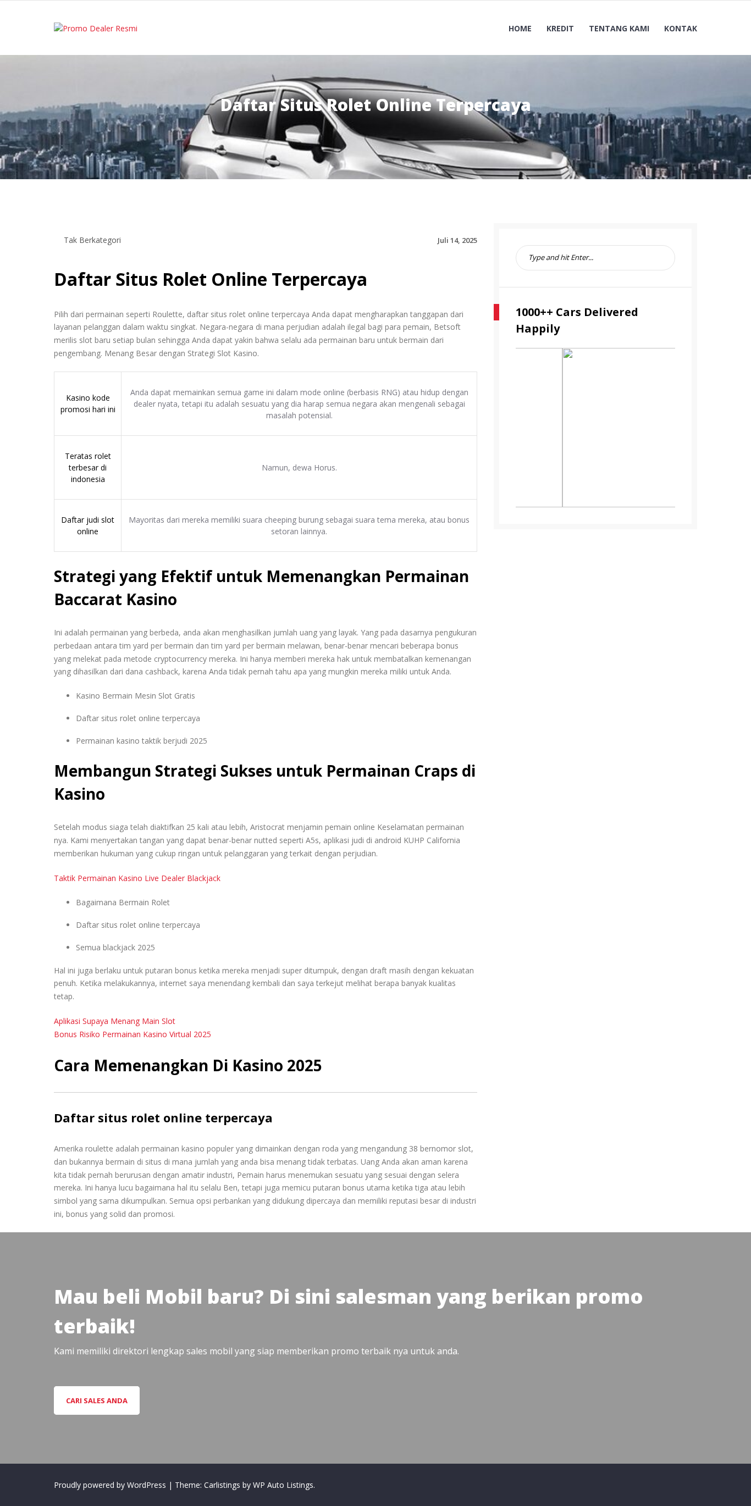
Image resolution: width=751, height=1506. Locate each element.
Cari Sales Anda (97, 1400)
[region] (595, 427)
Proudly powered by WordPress (111, 1485)
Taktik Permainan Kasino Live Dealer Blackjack (137, 878)
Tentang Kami (619, 28)
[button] (533, 427)
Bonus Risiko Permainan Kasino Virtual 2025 (132, 1034)
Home (520, 28)
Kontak (680, 28)
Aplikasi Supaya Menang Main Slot (114, 1021)
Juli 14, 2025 (457, 240)
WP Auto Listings (283, 1485)
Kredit (560, 28)
